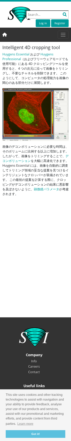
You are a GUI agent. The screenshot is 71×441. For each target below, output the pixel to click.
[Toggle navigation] (63, 35)
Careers (34, 366)
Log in (43, 23)
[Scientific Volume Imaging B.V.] (20, 15)
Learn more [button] (25, 423)
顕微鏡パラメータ (46, 189)
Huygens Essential (15, 54)
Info (34, 361)
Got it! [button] (35, 433)
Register (59, 23)
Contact (34, 372)
